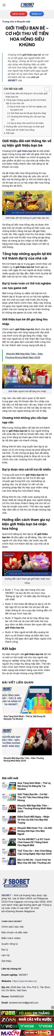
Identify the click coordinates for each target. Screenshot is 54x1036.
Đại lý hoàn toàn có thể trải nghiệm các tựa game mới (28, 108)
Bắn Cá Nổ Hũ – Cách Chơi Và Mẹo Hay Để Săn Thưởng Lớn (34, 861)
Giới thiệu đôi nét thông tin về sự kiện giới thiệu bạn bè (27, 95)
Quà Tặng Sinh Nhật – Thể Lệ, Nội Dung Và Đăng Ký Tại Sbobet (24, 717)
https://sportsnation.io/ (24, 981)
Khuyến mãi (23, 21)
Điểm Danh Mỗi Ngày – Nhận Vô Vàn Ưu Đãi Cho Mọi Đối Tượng (33, 819)
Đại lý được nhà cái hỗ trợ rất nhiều (27, 123)
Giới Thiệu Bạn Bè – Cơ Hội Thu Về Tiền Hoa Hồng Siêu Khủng (33, 797)
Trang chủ (8, 21)
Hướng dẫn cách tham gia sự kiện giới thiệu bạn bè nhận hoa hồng (25, 128)
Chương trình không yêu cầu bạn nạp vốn (28, 118)
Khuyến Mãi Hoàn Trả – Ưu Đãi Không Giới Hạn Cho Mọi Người (34, 831)
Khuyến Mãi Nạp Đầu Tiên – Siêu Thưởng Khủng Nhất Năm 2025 (24, 759)
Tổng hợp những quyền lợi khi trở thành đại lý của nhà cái (26, 101)
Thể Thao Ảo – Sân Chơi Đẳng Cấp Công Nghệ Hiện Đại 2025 (34, 852)
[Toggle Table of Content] (45, 89)
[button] (4, 5)
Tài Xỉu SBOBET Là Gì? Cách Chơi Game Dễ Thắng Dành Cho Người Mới (33, 842)
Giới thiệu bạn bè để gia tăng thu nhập (28, 113)
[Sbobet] (27, 5)
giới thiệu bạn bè (26, 151)
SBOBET (6, 895)
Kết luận (10, 133)
